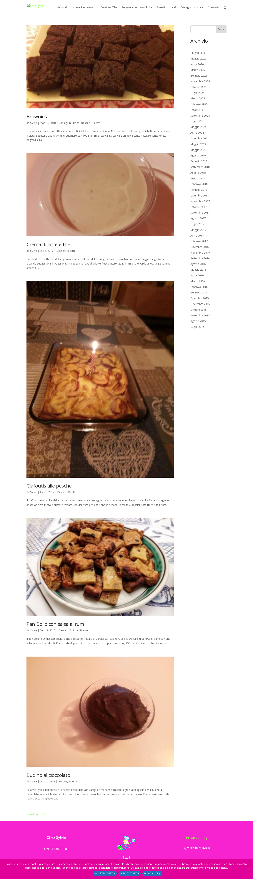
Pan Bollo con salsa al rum (55, 624)
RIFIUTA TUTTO (129, 873)
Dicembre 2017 (199, 195)
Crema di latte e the (48, 244)
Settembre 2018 (200, 167)
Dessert (85, 123)
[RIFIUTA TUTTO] (248, 869)
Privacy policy (197, 837)
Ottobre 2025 (198, 87)
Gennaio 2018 (198, 189)
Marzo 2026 (197, 70)
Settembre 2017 (200, 212)
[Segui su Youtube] (126, 859)
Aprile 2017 (197, 235)
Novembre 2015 (200, 304)
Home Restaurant (84, 7)
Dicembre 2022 (199, 138)
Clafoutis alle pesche (49, 485)
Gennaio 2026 (198, 75)
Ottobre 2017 (198, 207)
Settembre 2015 (200, 315)
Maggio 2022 (198, 144)
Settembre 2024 (200, 115)
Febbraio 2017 (199, 241)
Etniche (73, 630)
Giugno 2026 (198, 52)
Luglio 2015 (197, 326)
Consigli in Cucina (69, 123)
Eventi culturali (167, 7)
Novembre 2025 (200, 81)
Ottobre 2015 (198, 309)
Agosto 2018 (198, 172)
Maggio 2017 (198, 230)
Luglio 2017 (197, 224)
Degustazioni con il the (137, 7)
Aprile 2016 (197, 275)
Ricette (96, 123)
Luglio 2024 (197, 121)
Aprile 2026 (197, 64)
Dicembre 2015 (199, 298)
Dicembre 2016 (199, 247)
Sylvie (33, 123)
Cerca (221, 29)
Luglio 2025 (197, 93)
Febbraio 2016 (199, 287)
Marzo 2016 (197, 281)
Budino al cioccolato (48, 775)
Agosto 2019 (198, 155)
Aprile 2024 (197, 132)
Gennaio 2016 (198, 292)
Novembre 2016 (200, 252)
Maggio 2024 (198, 127)
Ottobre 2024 (198, 110)
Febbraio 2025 (199, 104)
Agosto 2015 (198, 321)
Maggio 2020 (198, 150)
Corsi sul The (109, 7)
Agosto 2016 (198, 264)
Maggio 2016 (198, 269)
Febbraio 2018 (199, 184)
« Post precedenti (36, 814)
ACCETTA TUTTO (104, 873)
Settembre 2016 (200, 258)
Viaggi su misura (192, 7)
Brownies (36, 116)
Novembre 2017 (200, 201)
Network (62, 7)
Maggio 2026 (198, 58)
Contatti (213, 7)
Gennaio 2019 (198, 161)
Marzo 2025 (197, 98)
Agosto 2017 (198, 218)
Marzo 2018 (197, 178)
